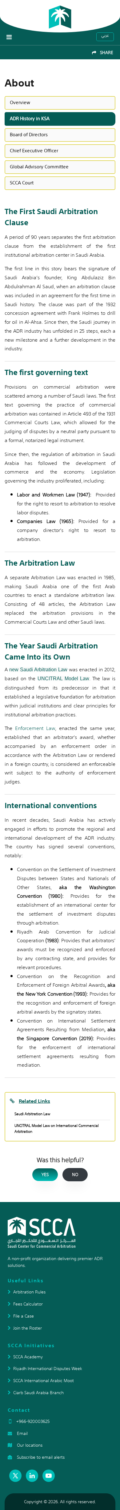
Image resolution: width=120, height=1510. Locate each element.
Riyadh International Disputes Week (47, 1368)
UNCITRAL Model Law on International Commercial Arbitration (56, 1129)
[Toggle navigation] (9, 36)
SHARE (104, 52)
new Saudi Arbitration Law (38, 669)
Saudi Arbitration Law (32, 1114)
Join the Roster (27, 1328)
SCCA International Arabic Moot (43, 1380)
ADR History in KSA (30, 118)
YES (45, 1174)
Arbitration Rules (29, 1292)
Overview (20, 102)
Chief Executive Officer (34, 150)
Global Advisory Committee (39, 166)
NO (75, 1174)
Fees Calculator (28, 1304)
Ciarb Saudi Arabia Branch (38, 1392)
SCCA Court (22, 183)
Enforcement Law (35, 728)
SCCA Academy (28, 1356)
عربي (105, 36)
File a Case (23, 1316)
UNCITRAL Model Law (64, 678)
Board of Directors (29, 134)
